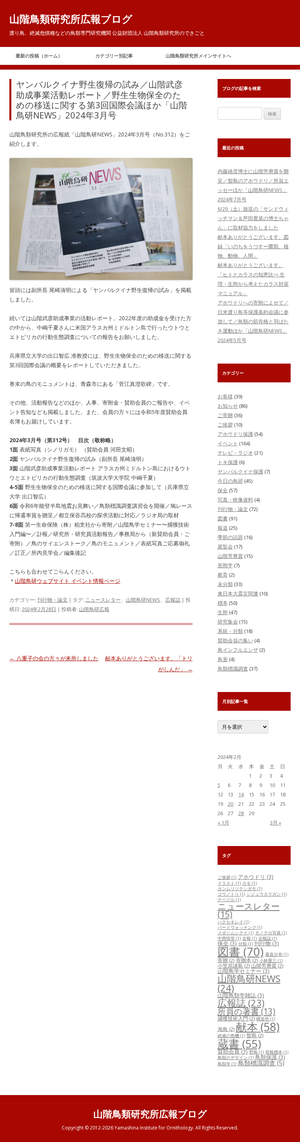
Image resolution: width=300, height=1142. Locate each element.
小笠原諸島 (234, 965)
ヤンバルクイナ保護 (240, 471)
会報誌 (267, 938)
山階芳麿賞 (230, 555)
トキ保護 (228, 462)
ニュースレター (103, 599)
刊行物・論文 (52, 599)
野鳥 (256, 1052)
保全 (223, 490)
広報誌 (172, 599)
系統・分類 (230, 631)
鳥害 (223, 659)
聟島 (254, 1035)
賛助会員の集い (235, 640)
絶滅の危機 (231, 1035)
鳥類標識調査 (233, 668)
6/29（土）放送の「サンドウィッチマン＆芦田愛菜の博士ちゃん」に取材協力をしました (253, 218)
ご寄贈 (225, 415)
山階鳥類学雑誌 (241, 995)
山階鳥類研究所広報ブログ (70, 19)
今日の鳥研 (230, 480)
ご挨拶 (225, 424)
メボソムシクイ (236, 933)
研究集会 (228, 621)
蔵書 (239, 1043)
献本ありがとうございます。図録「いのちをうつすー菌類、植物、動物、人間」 (253, 246)
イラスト (229, 883)
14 (241, 794)
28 (241, 813)
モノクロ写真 (271, 933)
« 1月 (223, 822)
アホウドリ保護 (235, 433)
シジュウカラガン (266, 894)
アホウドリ (255, 876)
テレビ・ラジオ (235, 452)
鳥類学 (227, 1064)
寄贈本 (247, 960)
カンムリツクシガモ (240, 888)
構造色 (265, 1019)
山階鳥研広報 (94, 609)
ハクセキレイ (233, 922)
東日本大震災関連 (238, 593)
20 (230, 803)
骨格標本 (276, 1052)
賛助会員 (233, 1051)
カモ (249, 883)
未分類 (225, 584)
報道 (223, 527)
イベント (228, 443)
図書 (223, 518)
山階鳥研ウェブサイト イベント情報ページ (67, 580)
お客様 (225, 396)
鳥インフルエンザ (238, 649)
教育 (223, 574)
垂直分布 (276, 954)
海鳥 (226, 1029)
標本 (223, 602)
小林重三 (270, 960)
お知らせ (228, 405)
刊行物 (266, 943)
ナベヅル (229, 899)
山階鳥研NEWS (143, 599)
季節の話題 (230, 537)
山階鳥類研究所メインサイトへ (198, 55)
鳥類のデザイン (236, 1057)
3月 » (275, 822)
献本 (258, 1026)
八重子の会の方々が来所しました (53, 658)
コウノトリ (231, 894)
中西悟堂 (229, 938)
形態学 (225, 565)
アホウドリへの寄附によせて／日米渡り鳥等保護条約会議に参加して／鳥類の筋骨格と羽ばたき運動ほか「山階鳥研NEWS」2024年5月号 (253, 321)
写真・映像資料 (235, 499)
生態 (223, 612)
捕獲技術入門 (236, 1018)
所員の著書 (246, 1011)
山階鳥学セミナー (244, 971)
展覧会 (225, 546)
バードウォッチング (240, 927)
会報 (249, 938)
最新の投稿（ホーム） (39, 55)
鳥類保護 (270, 1057)
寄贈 (226, 960)
